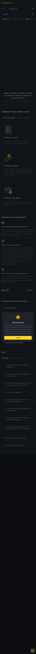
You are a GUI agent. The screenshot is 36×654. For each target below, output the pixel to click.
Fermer (18, 338)
